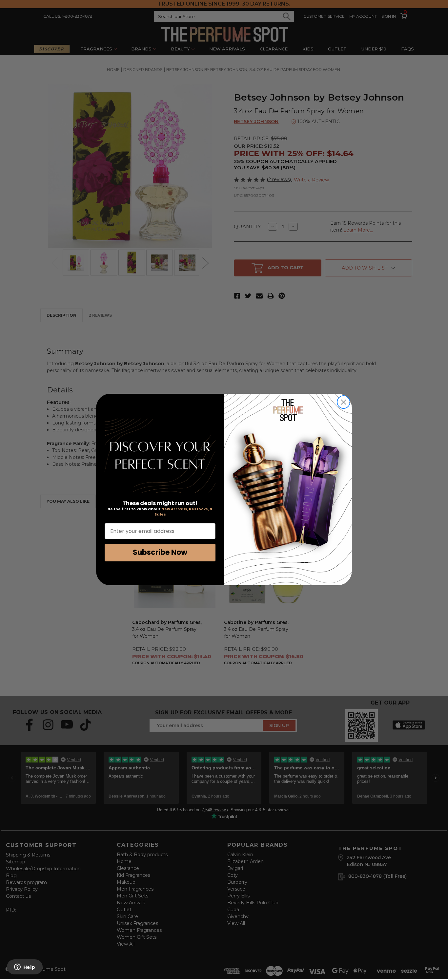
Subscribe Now (160, 552)
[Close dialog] (343, 402)
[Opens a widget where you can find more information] (25, 967)
